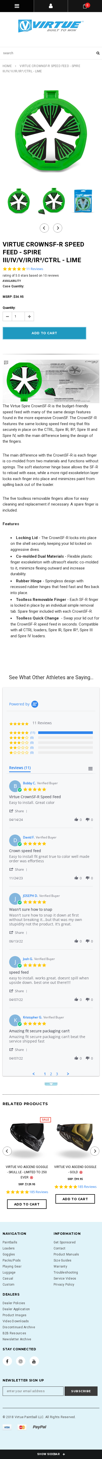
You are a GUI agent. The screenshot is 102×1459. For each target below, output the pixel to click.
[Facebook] (7, 1361)
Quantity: (9, 308)
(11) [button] (32, 732)
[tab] (20, 768)
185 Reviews (38, 1192)
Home (7, 66)
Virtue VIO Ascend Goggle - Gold (75, 1169)
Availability (12, 281)
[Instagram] (20, 1361)
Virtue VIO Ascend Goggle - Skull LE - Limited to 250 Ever (27, 1172)
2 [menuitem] (51, 1074)
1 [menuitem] (45, 1074)
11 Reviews (34, 269)
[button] (19, 810)
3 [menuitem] (57, 1074)
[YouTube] (34, 1361)
